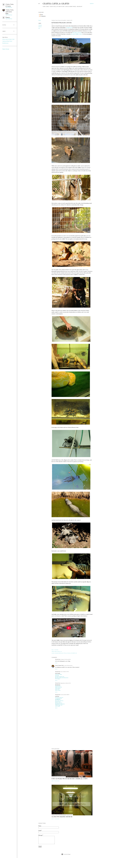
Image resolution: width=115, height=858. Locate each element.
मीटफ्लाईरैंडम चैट (57, 699)
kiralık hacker (58, 686)
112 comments (56, 780)
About (47, 6)
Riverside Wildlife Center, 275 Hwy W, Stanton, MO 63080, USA (66, 653)
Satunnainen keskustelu (60, 703)
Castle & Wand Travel (70, 6)
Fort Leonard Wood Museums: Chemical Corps (69, 779)
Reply (56, 669)
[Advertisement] (72, 736)
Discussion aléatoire (59, 697)
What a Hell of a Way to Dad (57, 6)
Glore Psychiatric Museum (62, 817)
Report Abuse (5, 49)
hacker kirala (57, 690)
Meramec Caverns (77, 32)
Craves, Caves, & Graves (56, 3)
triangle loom (69, 27)
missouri (40, 25)
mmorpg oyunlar (58, 674)
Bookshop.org (5, 43)
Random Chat (57, 701)
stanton (40, 26)
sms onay (57, 675)
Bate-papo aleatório (59, 700)
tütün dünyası (57, 688)
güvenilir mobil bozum (59, 676)
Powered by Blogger (66, 854)
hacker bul (57, 689)
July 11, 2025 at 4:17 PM (65, 671)
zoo (39, 28)
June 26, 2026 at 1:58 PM (65, 694)
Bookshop (79, 6)
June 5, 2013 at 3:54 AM (68, 665)
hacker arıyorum (58, 687)
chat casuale (57, 706)
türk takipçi (57, 678)
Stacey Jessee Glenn (59, 665)
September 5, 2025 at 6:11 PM (66, 683)
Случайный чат (58, 698)
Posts (41, 14)
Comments (43, 16)
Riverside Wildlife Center (76, 34)
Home (44, 6)
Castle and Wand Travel (7, 41)
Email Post (56, 649)
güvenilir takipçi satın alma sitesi (61, 677)
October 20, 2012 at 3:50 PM (66, 659)
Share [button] (39, 20)
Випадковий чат (58, 702)
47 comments (56, 818)
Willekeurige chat (58, 705)
